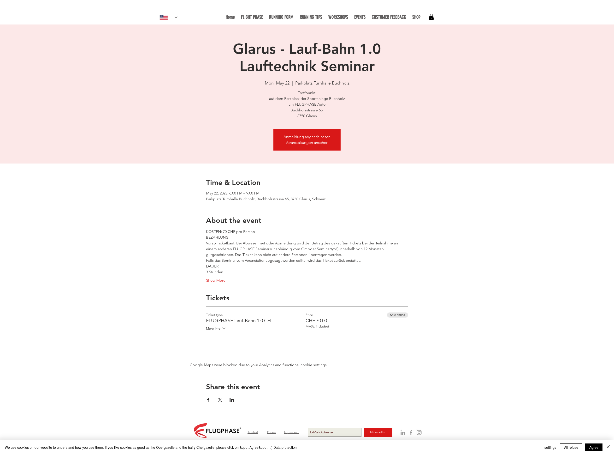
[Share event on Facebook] (208, 400)
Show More (215, 280)
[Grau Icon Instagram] (419, 432)
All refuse (571, 447)
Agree (593, 447)
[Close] (608, 447)
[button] (338, 15)
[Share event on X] (220, 400)
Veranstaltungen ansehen (307, 142)
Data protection (285, 447)
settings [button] (550, 447)
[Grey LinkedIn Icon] (403, 432)
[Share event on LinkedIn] (232, 400)
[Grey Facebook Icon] (411, 432)
